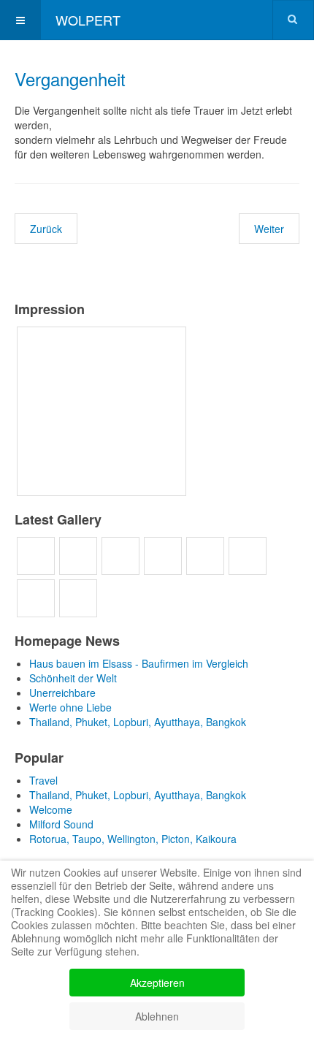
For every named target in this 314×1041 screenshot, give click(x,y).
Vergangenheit (70, 78)
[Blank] (210, 411)
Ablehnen (157, 1016)
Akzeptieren (157, 982)
